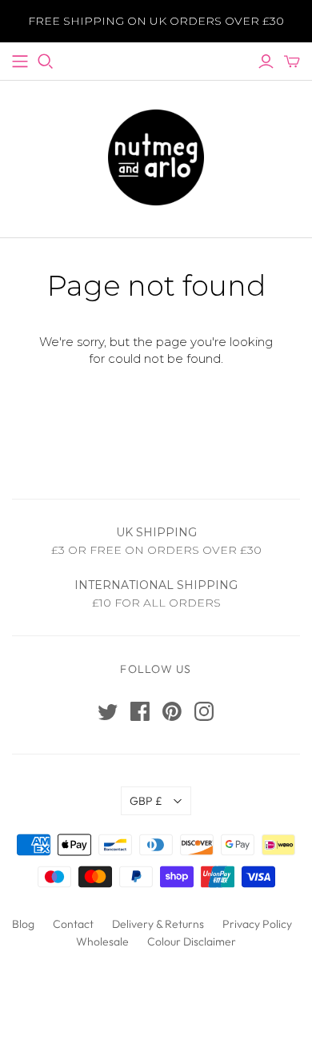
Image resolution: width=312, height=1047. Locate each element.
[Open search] (46, 62)
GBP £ (146, 801)
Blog (23, 924)
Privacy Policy (257, 924)
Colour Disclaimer (191, 941)
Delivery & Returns (158, 924)
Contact (73, 924)
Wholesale (102, 941)
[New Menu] (20, 62)
